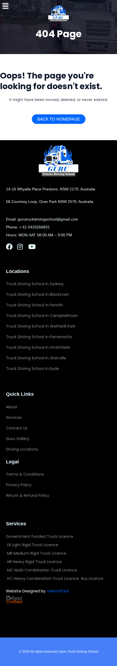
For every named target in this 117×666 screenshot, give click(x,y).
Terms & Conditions (25, 474)
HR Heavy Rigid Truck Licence (34, 561)
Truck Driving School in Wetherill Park (40, 326)
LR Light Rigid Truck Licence (32, 545)
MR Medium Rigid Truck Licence (36, 553)
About (11, 407)
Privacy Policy (19, 485)
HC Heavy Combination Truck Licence (43, 578)
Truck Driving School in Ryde (32, 368)
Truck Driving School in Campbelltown (42, 315)
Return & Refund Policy (27, 495)
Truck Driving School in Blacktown (37, 294)
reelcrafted (58, 591)
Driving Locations (22, 449)
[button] (5, 6)
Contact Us (16, 428)
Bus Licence (92, 578)
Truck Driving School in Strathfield (38, 347)
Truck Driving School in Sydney (35, 284)
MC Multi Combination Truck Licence (42, 570)
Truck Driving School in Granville (36, 358)
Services (14, 417)
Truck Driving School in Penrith (34, 305)
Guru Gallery (17, 438)
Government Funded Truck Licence (39, 536)
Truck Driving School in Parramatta (39, 337)
